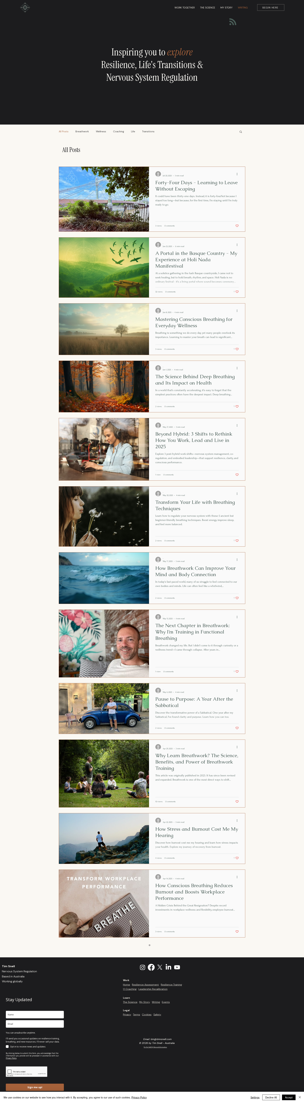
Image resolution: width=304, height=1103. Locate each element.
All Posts (63, 131)
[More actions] (238, 174)
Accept (289, 1097)
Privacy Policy (139, 1097)
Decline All (271, 1097)
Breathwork (82, 131)
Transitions (148, 131)
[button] (240, 132)
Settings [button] (255, 1097)
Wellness (101, 131)
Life (133, 131)
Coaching (118, 131)
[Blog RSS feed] (232, 22)
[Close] (300, 1097)
